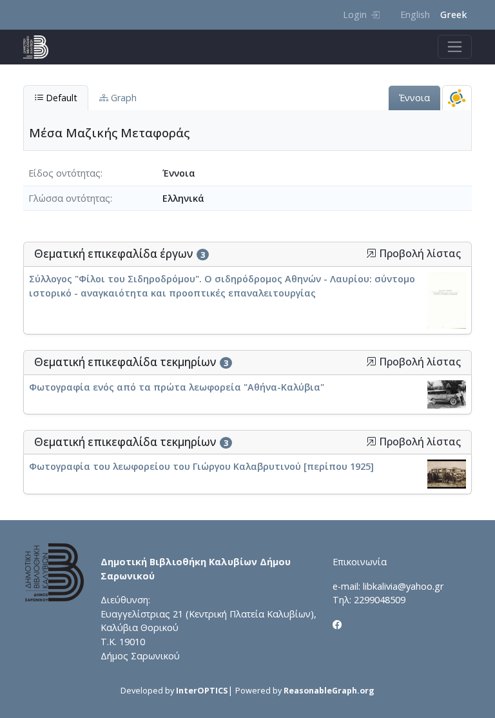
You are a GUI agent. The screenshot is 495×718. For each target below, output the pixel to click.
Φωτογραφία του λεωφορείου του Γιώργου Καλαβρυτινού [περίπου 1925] (201, 466)
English (415, 14)
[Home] (41, 47)
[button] (371, 253)
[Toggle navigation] (455, 47)
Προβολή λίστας (418, 253)
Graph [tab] (122, 98)
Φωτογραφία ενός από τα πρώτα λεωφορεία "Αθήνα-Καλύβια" (176, 387)
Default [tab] (60, 98)
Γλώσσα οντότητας (69, 198)
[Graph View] (457, 97)
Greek (453, 14)
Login (355, 14)
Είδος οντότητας (64, 173)
